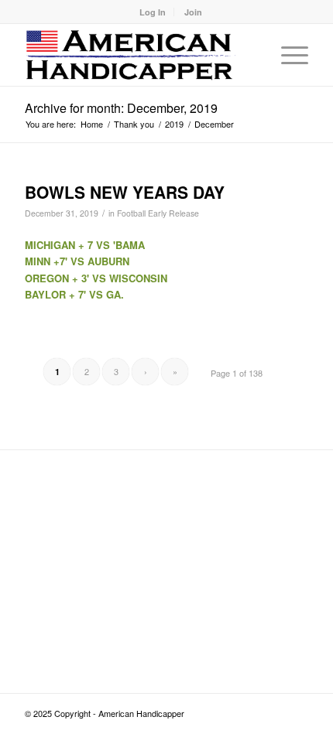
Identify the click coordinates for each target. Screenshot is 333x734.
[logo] (138, 55)
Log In (152, 12)
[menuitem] (153, 12)
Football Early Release (158, 213)
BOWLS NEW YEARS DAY (125, 191)
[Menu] (287, 55)
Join (193, 12)
